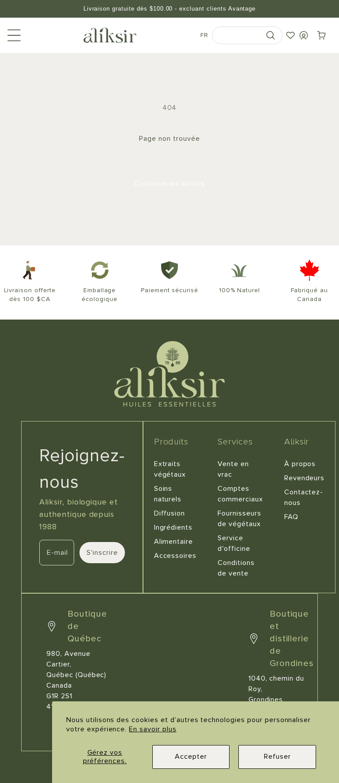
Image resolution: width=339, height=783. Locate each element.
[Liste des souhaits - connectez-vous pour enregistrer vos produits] (290, 35)
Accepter (191, 756)
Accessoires (175, 555)
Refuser (277, 756)
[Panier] (321, 35)
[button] (247, 35)
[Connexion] (304, 35)
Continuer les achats (169, 183)
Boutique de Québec (87, 626)
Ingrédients (173, 527)
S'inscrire (102, 552)
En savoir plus (152, 729)
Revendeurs (304, 478)
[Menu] (14, 35)
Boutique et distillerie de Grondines (292, 639)
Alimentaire (173, 541)
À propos (300, 463)
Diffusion (169, 513)
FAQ (291, 516)
